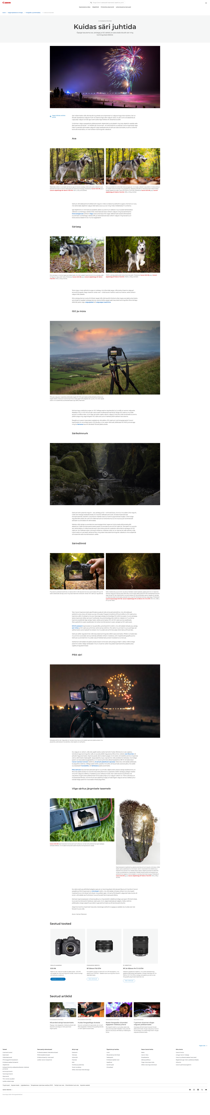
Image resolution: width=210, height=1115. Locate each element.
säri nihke (75, 628)
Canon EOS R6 (96, 188)
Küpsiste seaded (85, 1085)
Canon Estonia (7, 1089)
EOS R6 (53, 968)
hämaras (80, 424)
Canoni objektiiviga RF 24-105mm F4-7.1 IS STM (136, 598)
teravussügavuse (77, 213)
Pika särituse (76, 770)
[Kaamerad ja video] (91, 7)
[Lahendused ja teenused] (131, 7)
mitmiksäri (95, 891)
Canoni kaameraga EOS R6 (114, 598)
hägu (91, 213)
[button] (93, 979)
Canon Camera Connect (80, 762)
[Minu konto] (206, 3)
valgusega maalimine (103, 302)
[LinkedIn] (198, 1089)
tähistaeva (95, 766)
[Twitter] (202, 1089)
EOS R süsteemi (77, 626)
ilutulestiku (85, 766)
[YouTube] (206, 1089)
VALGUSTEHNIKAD (138, 1019)
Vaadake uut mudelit (58, 979)
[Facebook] (190, 1089)
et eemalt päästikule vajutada (105, 762)
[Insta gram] (194, 1089)
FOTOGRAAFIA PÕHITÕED (105, 21)
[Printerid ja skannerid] (114, 7)
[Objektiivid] (99, 7)
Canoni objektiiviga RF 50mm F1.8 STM (61, 190)
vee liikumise (129, 754)
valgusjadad (89, 302)
